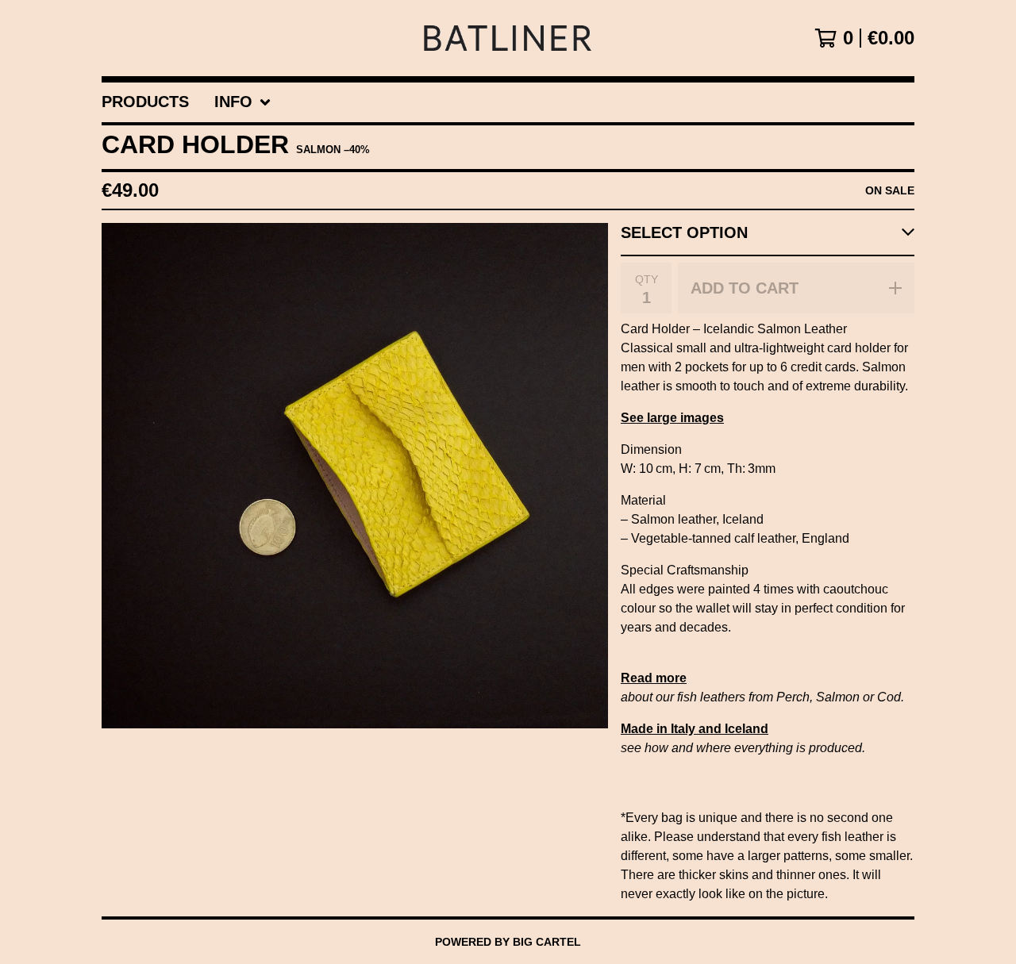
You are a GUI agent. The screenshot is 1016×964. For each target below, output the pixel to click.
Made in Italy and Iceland (694, 728)
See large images (672, 417)
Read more (654, 678)
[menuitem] (145, 102)
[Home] (508, 38)
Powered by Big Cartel (508, 941)
